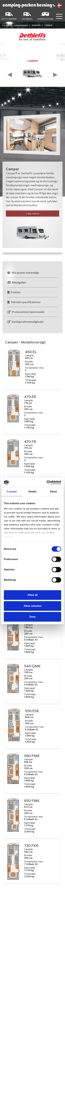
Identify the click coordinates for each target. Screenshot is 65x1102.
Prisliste (15, 292)
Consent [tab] (12, 491)
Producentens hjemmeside (27, 311)
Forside (6, 25)
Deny (33, 616)
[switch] (56, 559)
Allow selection (33, 605)
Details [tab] (32, 491)
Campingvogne (21, 25)
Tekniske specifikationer (25, 302)
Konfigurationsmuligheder (27, 321)
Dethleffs (36, 25)
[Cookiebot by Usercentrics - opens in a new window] (46, 482)
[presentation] (9, 75)
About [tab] (53, 491)
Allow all (33, 594)
